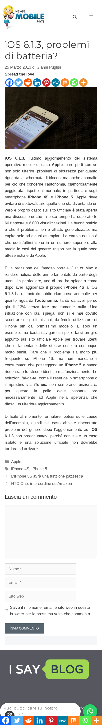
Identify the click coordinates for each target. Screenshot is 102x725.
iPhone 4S (20, 469)
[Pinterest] (46, 82)
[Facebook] (9, 82)
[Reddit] (28, 82)
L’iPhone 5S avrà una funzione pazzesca (47, 476)
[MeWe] (55, 82)
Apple (16, 461)
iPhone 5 (39, 469)
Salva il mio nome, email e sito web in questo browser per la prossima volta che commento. (50, 610)
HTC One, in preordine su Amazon (41, 483)
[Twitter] (18, 82)
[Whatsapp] (74, 82)
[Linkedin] (37, 82)
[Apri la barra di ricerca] (74, 17)
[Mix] (65, 82)
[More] (83, 82)
